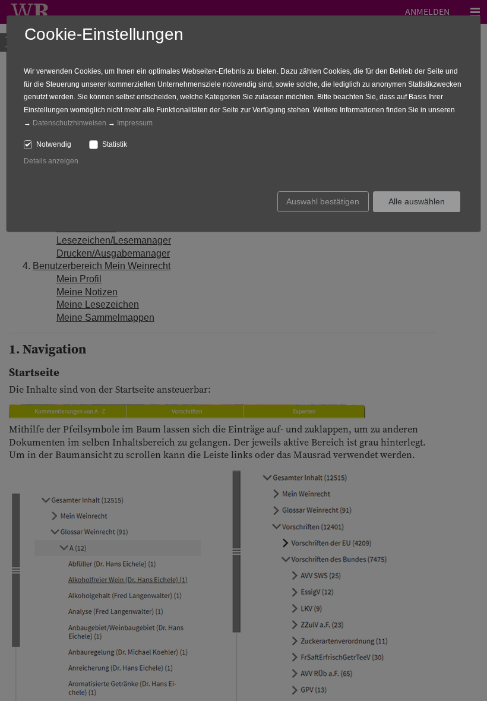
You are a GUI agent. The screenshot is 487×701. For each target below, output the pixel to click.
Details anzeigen (51, 161)
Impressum (135, 123)
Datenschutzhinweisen (69, 123)
